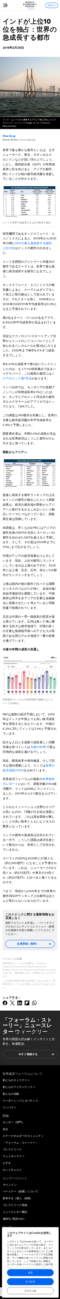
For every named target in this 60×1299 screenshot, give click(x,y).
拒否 (30, 1272)
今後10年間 (38, 747)
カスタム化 (30, 1290)
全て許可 (30, 1281)
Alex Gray (9, 136)
